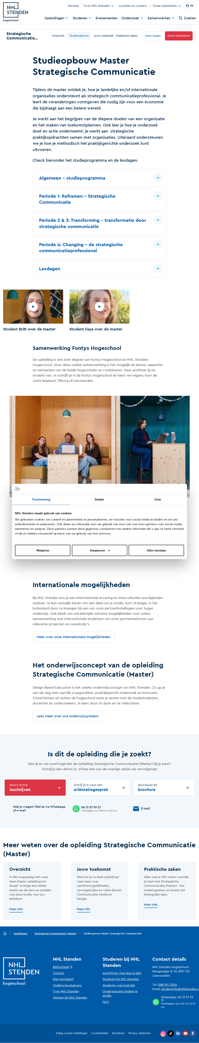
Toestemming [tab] (41, 499)
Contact (58, 973)
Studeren (80, 18)
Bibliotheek (61, 967)
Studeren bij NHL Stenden (121, 979)
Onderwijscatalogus (67, 985)
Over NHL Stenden (97, 5)
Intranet (73, 5)
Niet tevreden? (63, 979)
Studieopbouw (79, 35)
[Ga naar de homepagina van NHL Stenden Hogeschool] (15, 12)
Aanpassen (97, 550)
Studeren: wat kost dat (119, 985)
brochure (147, 787)
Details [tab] (99, 499)
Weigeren (42, 550)
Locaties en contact (133, 5)
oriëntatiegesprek (91, 787)
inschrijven (20, 787)
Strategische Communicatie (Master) (55, 933)
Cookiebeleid (99, 1033)
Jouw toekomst (103, 35)
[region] (99, 311)
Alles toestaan (156, 550)
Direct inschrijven (179, 35)
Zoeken (190, 18)
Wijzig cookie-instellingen (71, 1033)
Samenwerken (159, 18)
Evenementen (106, 18)
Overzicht (58, 35)
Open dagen (153, 35)
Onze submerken (165, 6)
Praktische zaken (126, 35)
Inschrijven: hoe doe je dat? (122, 973)
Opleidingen (54, 18)
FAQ (106, 1001)
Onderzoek (130, 18)
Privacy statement (139, 1033)
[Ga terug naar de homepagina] (5, 933)
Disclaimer (118, 1033)
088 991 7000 (167, 984)
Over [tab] (157, 499)
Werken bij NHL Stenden (70, 997)
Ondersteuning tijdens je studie (120, 993)
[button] (99, 178)
